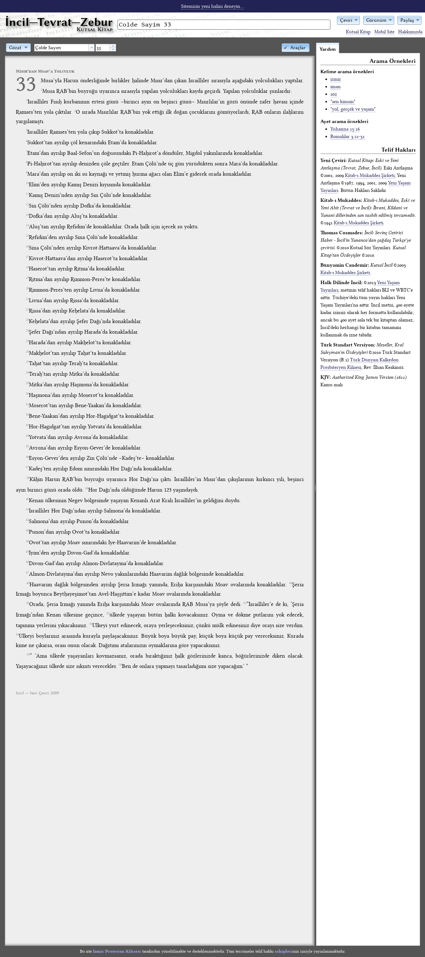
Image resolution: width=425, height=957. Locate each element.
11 (27, 194)
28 (27, 372)
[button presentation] (91, 47)
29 (27, 383)
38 (28, 478)
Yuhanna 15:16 (345, 129)
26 (27, 352)
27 (27, 362)
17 (27, 257)
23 (27, 320)
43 (27, 530)
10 (27, 183)
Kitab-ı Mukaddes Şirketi (370, 175)
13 (27, 215)
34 (27, 436)
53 (90, 624)
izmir (335, 79)
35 (27, 446)
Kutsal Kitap (358, 32)
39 (86, 488)
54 (17, 634)
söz (333, 94)
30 (27, 394)
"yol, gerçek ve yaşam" (353, 109)
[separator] (315, 494)
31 (27, 404)
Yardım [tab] (328, 49)
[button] (348, 20)
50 (27, 603)
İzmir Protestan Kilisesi (117, 951)
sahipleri (284, 951)
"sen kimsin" (342, 101)
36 (27, 457)
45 (27, 552)
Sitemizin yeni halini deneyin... (212, 6)
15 (27, 236)
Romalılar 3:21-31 (347, 136)
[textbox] (61, 48)
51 (244, 603)
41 (27, 509)
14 (27, 225)
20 (27, 288)
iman (335, 86)
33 (26, 83)
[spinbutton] (102, 48)
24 (27, 330)
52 (108, 613)
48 (28, 583)
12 (27, 204)
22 (27, 310)
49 (290, 583)
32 (27, 415)
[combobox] (64, 47)
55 (28, 654)
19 (27, 278)
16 (27, 246)
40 (27, 499)
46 (27, 562)
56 (120, 665)
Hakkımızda (410, 32)
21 (27, 299)
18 (27, 267)
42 (27, 520)
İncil (59, 22)
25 (27, 341)
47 (27, 572)
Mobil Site (384, 32)
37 (27, 467)
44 (27, 541)
